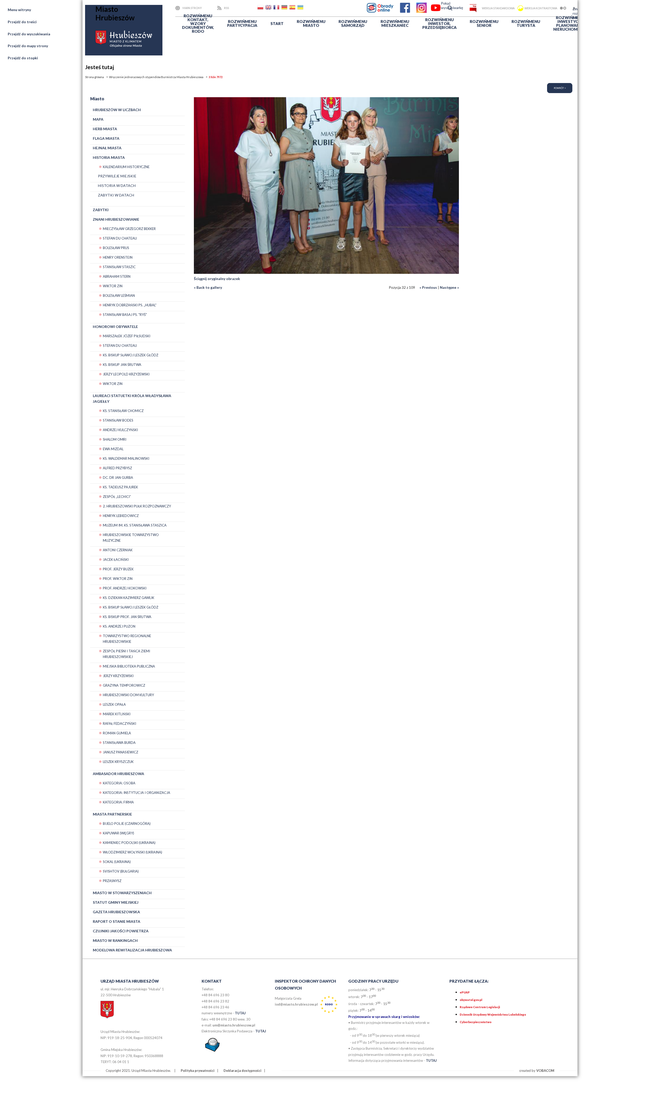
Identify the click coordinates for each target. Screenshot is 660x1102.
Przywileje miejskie (117, 176)
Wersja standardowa (498, 8)
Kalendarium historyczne (126, 167)
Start (277, 23)
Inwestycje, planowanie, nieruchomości (570, 23)
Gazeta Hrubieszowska (116, 912)
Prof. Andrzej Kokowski (124, 588)
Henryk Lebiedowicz (121, 516)
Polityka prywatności (197, 1070)
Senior (484, 23)
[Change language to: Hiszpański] (292, 8)
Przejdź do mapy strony (28, 46)
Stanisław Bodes (118, 420)
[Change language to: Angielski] (269, 8)
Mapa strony (192, 8)
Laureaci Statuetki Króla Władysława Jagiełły (132, 398)
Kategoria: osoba (119, 783)
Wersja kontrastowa (540, 8)
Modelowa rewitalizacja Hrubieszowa (132, 950)
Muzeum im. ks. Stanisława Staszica (135, 525)
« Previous (428, 287)
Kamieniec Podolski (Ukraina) (129, 843)
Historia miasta (109, 157)
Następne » (449, 287)
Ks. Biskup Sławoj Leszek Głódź (130, 355)
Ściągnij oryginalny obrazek (217, 278)
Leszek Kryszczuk (118, 762)
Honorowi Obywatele (115, 326)
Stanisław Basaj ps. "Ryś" (125, 314)
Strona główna (94, 77)
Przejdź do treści (22, 22)
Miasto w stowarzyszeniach (122, 893)
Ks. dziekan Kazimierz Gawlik (128, 598)
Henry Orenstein (118, 257)
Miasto (311, 23)
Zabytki (101, 210)
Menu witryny (19, 9)
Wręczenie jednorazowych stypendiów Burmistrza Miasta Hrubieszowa (156, 77)
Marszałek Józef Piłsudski (126, 336)
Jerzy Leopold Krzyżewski (126, 374)
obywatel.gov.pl (471, 999)
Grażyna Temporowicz (124, 685)
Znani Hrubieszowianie (116, 219)
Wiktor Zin (112, 286)
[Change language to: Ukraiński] (300, 8)
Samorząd (353, 23)
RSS (226, 8)
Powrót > (560, 88)
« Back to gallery (208, 287)
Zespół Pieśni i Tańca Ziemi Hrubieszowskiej (126, 654)
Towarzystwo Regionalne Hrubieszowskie (127, 639)
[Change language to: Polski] (261, 8)
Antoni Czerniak (118, 550)
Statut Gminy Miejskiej (115, 902)
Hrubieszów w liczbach (117, 110)
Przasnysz (112, 881)
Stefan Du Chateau (120, 238)
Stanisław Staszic (119, 267)
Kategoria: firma (118, 802)
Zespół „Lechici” (117, 497)
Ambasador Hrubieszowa (118, 773)
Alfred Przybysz (117, 468)
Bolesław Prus (116, 248)
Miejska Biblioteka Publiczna (129, 666)
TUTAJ (240, 1013)
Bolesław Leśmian (119, 295)
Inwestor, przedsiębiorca (439, 23)
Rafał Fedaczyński (119, 723)
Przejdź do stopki (23, 58)
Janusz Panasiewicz (120, 752)
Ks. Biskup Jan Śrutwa (122, 365)
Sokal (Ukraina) (117, 862)
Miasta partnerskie (112, 814)
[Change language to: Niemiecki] (284, 8)
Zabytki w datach (116, 195)
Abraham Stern (116, 276)
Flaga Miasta (106, 138)
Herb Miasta (105, 129)
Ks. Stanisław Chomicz (123, 411)
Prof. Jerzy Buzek (118, 569)
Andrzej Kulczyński (120, 430)
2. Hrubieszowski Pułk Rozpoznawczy (137, 506)
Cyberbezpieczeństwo (475, 1022)
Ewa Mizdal (113, 449)
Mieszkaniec (395, 23)
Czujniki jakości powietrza (120, 931)
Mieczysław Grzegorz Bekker (129, 229)
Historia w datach (117, 185)
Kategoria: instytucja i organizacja (136, 793)
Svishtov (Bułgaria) (121, 871)
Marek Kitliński (116, 714)
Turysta (526, 23)
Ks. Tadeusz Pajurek (120, 487)
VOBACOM (545, 1070)
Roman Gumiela (117, 733)
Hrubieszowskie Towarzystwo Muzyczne (131, 537)
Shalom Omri (114, 439)
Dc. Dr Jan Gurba (118, 477)
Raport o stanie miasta (116, 921)
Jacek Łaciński (116, 559)
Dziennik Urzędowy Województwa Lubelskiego (493, 1014)
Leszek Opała (114, 704)
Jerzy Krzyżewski (118, 676)
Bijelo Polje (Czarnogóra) (127, 823)
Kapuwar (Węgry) (118, 833)
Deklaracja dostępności (242, 1070)
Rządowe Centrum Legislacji (480, 1007)
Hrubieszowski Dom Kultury (128, 695)
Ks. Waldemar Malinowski (126, 458)
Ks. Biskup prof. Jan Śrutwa (127, 617)
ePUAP (465, 992)
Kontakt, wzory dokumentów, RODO (198, 23)
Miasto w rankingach (115, 940)
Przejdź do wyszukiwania (29, 34)
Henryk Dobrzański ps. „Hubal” (129, 305)
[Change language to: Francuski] (276, 8)
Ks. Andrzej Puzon (119, 626)
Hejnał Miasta (107, 148)
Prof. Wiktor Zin (118, 579)
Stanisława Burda (119, 743)
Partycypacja (242, 23)
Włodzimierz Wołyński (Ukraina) (132, 852)
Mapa (98, 119)
